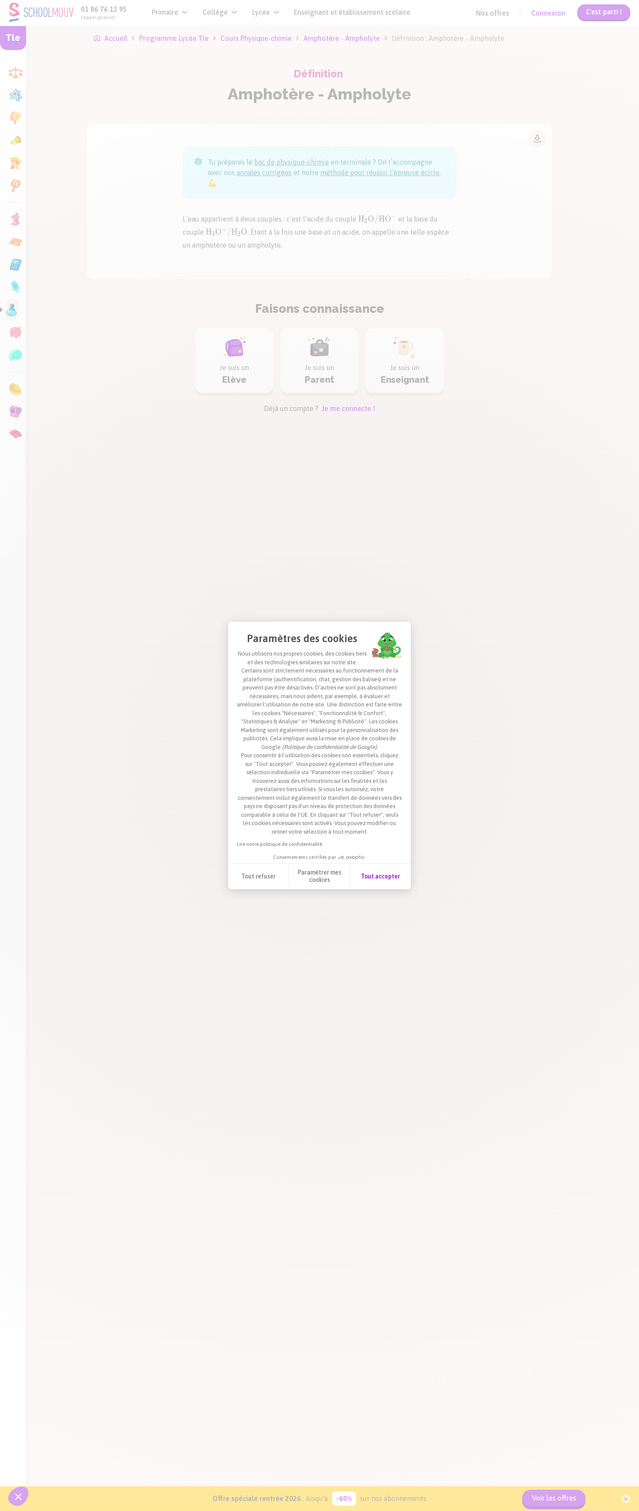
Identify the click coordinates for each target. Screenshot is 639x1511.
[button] (18, 1496)
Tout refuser (258, 876)
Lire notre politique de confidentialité (279, 844)
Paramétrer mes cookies (319, 876)
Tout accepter (380, 876)
